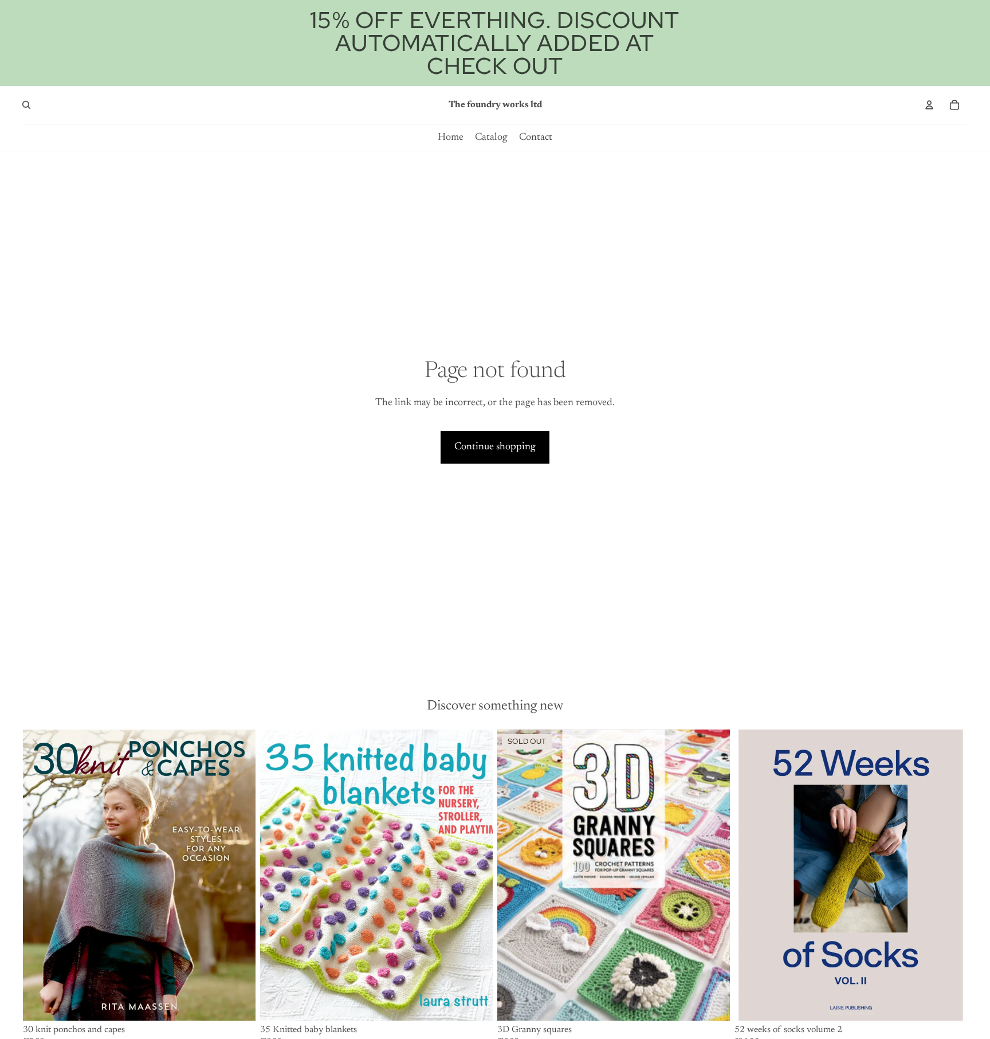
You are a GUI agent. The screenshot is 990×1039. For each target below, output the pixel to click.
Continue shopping (495, 447)
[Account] (929, 104)
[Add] (237, 1003)
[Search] (26, 104)
